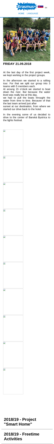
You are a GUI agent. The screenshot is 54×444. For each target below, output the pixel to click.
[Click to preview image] (26, 60)
